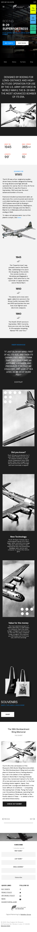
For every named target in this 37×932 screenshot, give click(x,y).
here (19, 217)
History (14, 62)
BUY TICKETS (9, 43)
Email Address (18, 867)
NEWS (3, 899)
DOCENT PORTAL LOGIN (9, 902)
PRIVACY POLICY (6, 892)
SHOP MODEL (22, 43)
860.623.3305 (5, 926)
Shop (31, 62)
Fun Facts (23, 62)
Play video (18, 115)
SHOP (8, 714)
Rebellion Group (26, 914)
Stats (5, 62)
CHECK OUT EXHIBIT (14, 804)
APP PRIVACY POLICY (8, 895)
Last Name (18, 859)
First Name (19, 851)
